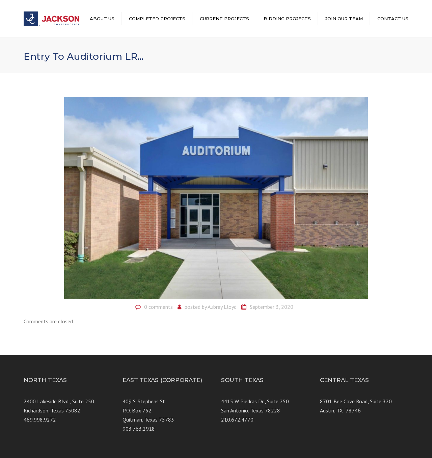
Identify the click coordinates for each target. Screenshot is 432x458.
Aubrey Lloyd (222, 306)
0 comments (158, 306)
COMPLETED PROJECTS (157, 18)
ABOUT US (102, 18)
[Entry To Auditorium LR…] (216, 197)
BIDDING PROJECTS (287, 18)
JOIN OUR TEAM (344, 18)
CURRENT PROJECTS (224, 18)
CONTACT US (392, 18)
